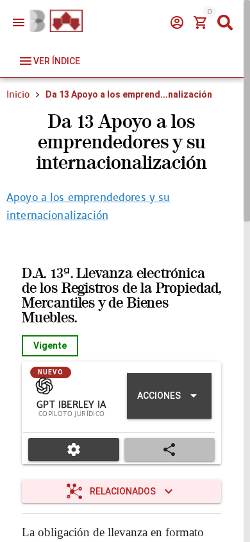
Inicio (17, 94)
